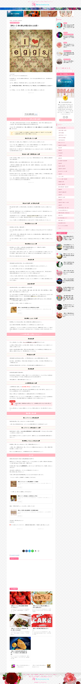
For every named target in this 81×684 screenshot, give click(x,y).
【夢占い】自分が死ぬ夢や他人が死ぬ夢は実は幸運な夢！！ (68, 280)
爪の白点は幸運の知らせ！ (63, 210)
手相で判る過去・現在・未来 (64, 207)
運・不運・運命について (63, 217)
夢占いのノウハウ (62, 142)
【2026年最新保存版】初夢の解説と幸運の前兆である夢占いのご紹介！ (68, 54)
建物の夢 (60, 189)
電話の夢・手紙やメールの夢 (64, 202)
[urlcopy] (38, 551)
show (36, 114)
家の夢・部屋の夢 (62, 184)
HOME (17, 8)
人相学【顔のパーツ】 (62, 135)
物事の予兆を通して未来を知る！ (64, 212)
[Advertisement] (31, 102)
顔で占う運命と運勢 (62, 127)
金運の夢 (60, 205)
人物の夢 (60, 155)
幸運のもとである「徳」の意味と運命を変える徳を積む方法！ (68, 255)
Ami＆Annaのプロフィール (54, 8)
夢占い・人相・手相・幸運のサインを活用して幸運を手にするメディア (40, 676)
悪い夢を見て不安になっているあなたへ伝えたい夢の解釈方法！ (68, 306)
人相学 (36, 8)
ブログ (60, 228)
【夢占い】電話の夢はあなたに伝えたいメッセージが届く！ (68, 315)
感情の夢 (60, 158)
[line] (32, 551)
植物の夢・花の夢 (61, 197)
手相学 (45, 8)
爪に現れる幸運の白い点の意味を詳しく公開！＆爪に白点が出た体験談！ (68, 289)
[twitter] (23, 551)
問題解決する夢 (61, 181)
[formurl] (64, 117)
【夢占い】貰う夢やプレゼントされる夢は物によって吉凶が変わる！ (68, 45)
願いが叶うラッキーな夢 (63, 171)
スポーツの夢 (60, 176)
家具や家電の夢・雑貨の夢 (63, 186)
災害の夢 (60, 199)
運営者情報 (36, 674)
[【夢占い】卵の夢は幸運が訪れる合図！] (29, 551)
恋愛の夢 (60, 150)
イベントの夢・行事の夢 (63, 179)
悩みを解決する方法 (62, 222)
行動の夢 (60, 173)
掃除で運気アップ (61, 220)
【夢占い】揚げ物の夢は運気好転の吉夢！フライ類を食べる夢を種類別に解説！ (19, 653)
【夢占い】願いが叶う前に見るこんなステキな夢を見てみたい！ (68, 272)
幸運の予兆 (60, 215)
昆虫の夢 (60, 147)
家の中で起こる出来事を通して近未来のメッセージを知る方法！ (68, 37)
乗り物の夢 (60, 152)
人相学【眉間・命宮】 (62, 130)
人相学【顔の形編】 (62, 137)
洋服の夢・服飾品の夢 (62, 192)
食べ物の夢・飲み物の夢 (15, 555)
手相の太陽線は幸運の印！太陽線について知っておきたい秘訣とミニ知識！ (68, 238)
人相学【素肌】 (61, 132)
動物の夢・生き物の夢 (62, 145)
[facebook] (26, 551)
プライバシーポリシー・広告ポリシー (51, 674)
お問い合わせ (64, 8)
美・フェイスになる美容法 (63, 225)
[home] (67, 117)
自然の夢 (60, 194)
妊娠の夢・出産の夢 (62, 168)
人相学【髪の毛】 (61, 140)
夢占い (26, 8)
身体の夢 (60, 163)
